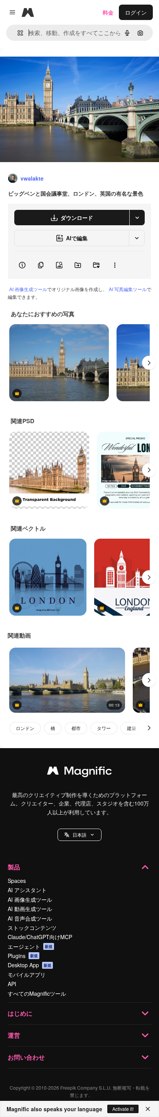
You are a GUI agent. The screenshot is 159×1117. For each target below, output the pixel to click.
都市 (76, 728)
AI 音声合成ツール (30, 918)
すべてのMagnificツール (37, 993)
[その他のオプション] (114, 265)
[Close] (147, 1109)
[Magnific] (79, 772)
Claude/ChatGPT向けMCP (40, 937)
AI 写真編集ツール (128, 289)
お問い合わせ (26, 1057)
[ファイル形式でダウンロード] (137, 217)
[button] (79, 835)
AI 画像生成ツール (28, 289)
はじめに (20, 1013)
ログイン (136, 12)
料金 (108, 12)
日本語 (79, 834)
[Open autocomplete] (17, 33)
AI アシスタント (27, 890)
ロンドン (25, 728)
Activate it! (123, 1108)
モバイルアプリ (27, 974)
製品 (14, 866)
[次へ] (149, 362)
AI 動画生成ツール (30, 909)
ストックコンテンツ (32, 927)
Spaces (17, 880)
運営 (14, 1035)
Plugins (23, 956)
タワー (104, 728)
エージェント (30, 946)
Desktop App (29, 965)
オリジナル (53, 66)
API (12, 984)
